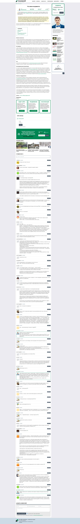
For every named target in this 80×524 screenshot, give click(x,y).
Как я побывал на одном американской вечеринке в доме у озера (21, 150)
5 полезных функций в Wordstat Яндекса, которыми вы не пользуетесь (60, 47)
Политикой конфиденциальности (38, 515)
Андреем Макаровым (19, 52)
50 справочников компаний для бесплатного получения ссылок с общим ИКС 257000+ (60, 51)
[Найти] (63, 73)
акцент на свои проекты (42, 73)
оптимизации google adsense (21, 78)
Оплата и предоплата (21, 34)
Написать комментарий (20, 156)
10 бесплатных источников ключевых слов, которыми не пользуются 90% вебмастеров (59, 60)
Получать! (47, 135)
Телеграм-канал (50, 1)
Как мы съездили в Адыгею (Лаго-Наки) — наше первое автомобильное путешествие (44, 150)
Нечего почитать (20, 30)
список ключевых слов (33, 69)
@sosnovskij (25, 12)
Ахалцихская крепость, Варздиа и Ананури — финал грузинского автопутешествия (33, 150)
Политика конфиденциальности (23, 521)
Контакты (38, 1)
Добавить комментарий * (21, 513)
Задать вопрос (56, 1)
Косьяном (25, 52)
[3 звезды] (21, 95)
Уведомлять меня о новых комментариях (34, 513)
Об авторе (33, 1)
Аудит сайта (21, 101)
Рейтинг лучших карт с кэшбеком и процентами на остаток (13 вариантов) (60, 55)
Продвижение (33, 101)
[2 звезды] (20, 95)
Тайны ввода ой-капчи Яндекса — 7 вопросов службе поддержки (60, 43)
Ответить (49, 160)
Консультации (45, 101)
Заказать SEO (43, 1)
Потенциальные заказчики (22, 33)
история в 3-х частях (29, 13)
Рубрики (61, 1)
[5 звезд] (22, 95)
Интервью (19, 31)
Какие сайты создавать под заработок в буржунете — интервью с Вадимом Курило (60, 39)
